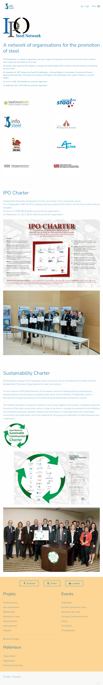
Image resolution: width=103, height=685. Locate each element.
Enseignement (68, 630)
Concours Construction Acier (74, 616)
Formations (66, 625)
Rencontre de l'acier (70, 611)
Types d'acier (9, 656)
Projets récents (10, 602)
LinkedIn (76, 583)
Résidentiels (9, 611)
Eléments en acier (11, 616)
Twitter (53, 583)
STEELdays (66, 602)
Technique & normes (12, 665)
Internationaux (10, 625)
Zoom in (51, 253)
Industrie (7, 630)
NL (82, 6)
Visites (64, 621)
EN (87, 6)
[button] (96, 6)
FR (85, 6)
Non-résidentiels (11, 607)
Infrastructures (10, 621)
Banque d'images (11, 638)
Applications (9, 660)
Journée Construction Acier (73, 607)
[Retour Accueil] (9, 6)
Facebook (30, 583)
